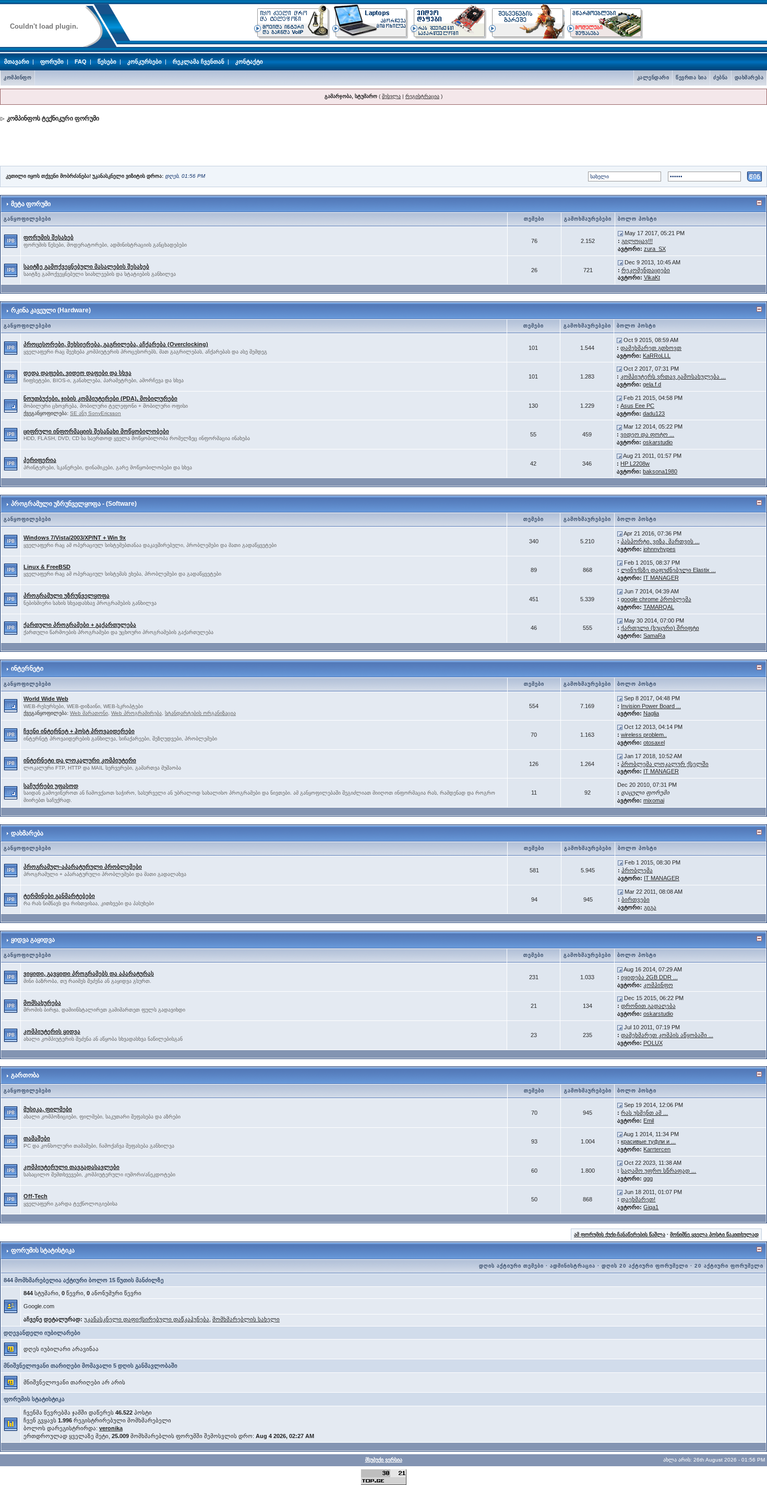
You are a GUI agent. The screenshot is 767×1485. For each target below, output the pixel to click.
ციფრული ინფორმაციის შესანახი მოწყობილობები (96, 431)
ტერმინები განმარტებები (59, 896)
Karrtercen (656, 1149)
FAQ (81, 61)
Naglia (651, 713)
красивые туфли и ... (648, 1141)
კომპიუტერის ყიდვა (51, 1031)
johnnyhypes (659, 549)
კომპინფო (17, 77)
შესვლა (391, 96)
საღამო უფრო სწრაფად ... (658, 1170)
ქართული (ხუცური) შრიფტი (660, 628)
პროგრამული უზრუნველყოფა (66, 595)
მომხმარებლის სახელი (246, 1319)
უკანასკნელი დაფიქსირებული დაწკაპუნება (146, 1319)
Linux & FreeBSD (46, 567)
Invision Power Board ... (651, 706)
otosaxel (654, 742)
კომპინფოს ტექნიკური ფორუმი (53, 118)
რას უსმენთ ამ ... (644, 1113)
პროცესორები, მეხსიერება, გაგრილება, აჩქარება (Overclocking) (115, 344)
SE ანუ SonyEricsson (95, 413)
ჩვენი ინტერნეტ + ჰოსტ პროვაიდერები (79, 731)
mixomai (653, 800)
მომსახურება (42, 1003)
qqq (648, 1178)
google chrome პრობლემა (656, 599)
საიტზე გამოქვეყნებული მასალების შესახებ (86, 266)
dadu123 (654, 413)
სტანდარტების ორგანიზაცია (200, 713)
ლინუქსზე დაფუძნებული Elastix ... (668, 570)
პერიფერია (39, 460)
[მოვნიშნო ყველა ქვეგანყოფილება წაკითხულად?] (11, 405)
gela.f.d (652, 384)
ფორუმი (52, 61)
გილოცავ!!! (637, 241)
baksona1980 (660, 471)
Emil (648, 1120)
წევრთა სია (691, 77)
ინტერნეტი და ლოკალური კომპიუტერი (79, 760)
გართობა (25, 1075)
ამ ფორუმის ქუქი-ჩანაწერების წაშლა (619, 1234)
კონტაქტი (249, 61)
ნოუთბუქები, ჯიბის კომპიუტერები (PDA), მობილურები (100, 398)
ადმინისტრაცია (572, 1266)
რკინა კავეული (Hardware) (51, 310)
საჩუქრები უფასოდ (50, 786)
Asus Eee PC (637, 406)
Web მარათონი (89, 713)
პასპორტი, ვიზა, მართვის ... (660, 541)
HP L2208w (635, 463)
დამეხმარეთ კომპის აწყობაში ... (667, 1035)
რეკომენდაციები (645, 270)
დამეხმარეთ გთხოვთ (650, 348)
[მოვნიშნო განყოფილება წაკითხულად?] (11, 240)
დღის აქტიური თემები (511, 1266)
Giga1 (650, 1207)
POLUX (653, 1043)
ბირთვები (635, 899)
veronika (111, 1428)
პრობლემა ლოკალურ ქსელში (665, 764)
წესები (107, 61)
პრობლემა (637, 870)
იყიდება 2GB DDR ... (649, 977)
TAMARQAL (658, 607)
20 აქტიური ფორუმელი (728, 1266)
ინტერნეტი (27, 668)
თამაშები (36, 1138)
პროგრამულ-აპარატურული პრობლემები (82, 866)
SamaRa (654, 635)
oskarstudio (658, 442)
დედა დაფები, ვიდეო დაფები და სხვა (77, 373)
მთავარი (16, 61)
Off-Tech (35, 1196)
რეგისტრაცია (422, 96)
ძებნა (720, 77)
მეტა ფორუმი (31, 204)
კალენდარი (653, 77)
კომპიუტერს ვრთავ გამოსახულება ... (673, 376)
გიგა (650, 907)
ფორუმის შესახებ (48, 237)
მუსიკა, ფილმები (47, 1109)
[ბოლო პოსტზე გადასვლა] (620, 233)
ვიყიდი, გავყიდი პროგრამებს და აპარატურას (88, 973)
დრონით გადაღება (648, 1006)
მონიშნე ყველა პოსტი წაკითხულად (714, 1234)
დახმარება (749, 77)
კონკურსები (144, 61)
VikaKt (652, 277)
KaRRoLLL (656, 355)
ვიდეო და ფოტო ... (647, 434)
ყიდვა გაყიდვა (33, 939)
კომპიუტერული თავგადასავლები (71, 1167)
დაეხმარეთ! (638, 1199)
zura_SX (655, 249)
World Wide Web (45, 699)
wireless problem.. (644, 735)
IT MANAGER (661, 578)
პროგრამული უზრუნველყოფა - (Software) (74, 503)
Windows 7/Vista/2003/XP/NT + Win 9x (74, 537)
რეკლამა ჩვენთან (198, 61)
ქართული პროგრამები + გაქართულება (79, 625)
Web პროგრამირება (136, 713)
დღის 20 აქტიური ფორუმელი (645, 1266)
